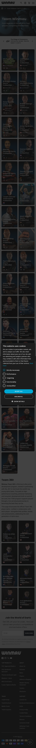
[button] (18, 401)
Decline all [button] (18, 396)
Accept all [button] (19, 391)
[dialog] (18, 374)
